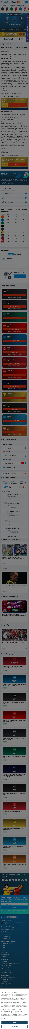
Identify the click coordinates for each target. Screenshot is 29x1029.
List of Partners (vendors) (6, 1018)
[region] (14, 1008)
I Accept (14, 1022)
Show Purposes (14, 1026)
